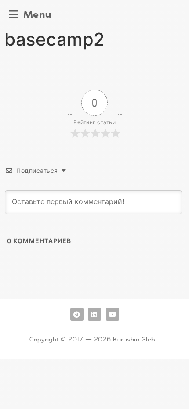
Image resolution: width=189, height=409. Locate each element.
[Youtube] (112, 314)
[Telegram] (77, 314)
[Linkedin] (94, 314)
